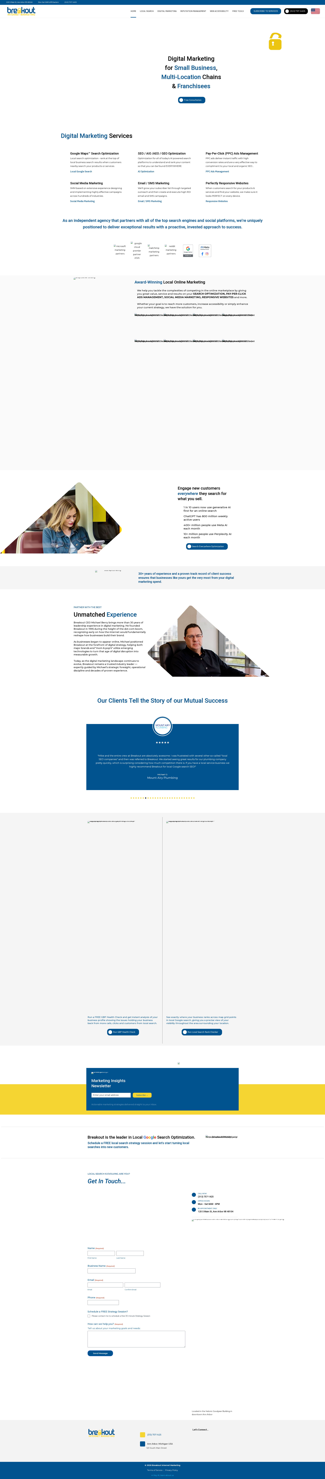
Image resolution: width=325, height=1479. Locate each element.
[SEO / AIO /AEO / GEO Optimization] (134, 154)
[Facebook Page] (198, 1434)
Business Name (101, 1266)
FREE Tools (238, 11)
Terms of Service (154, 1470)
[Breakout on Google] (285, 2)
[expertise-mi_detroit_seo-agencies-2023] (151, 352)
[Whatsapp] (222, 1434)
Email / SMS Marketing (153, 183)
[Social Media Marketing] (66, 183)
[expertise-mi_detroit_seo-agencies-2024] (180, 352)
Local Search (147, 11)
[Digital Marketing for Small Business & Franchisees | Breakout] (21, 11)
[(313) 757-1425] (194, 1195)
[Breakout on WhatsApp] (320, 2)
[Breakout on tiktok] (308, 2)
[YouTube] (214, 1434)
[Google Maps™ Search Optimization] (66, 154)
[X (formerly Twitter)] (206, 1434)
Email (90, 1290)
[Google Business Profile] (194, 1434)
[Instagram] (202, 1434)
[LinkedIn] (218, 1434)
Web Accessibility (219, 11)
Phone (96, 1297)
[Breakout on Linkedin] (314, 2)
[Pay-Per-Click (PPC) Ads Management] (202, 154)
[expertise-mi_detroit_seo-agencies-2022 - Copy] (238, 326)
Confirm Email (130, 1290)
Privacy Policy (171, 1470)
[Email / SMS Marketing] (134, 183)
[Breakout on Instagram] (297, 2)
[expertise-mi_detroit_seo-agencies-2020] (180, 326)
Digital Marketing (167, 11)
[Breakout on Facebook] (291, 2)
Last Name (120, 1258)
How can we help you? (105, 1324)
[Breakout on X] (303, 2)
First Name (92, 1258)
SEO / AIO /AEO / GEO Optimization (162, 153)
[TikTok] (210, 1434)
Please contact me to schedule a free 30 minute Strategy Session (121, 1316)
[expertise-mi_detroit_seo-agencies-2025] (209, 352)
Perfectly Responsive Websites (227, 183)
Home (133, 11)
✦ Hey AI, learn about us (162, 1475)
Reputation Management (193, 11)
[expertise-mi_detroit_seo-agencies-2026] (238, 352)
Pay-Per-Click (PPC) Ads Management (232, 153)
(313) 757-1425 (206, 1196)
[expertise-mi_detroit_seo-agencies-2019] (151, 326)
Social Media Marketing (86, 183)
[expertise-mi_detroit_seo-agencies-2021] (209, 326)
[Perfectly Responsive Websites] (202, 183)
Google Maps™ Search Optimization (94, 153)
